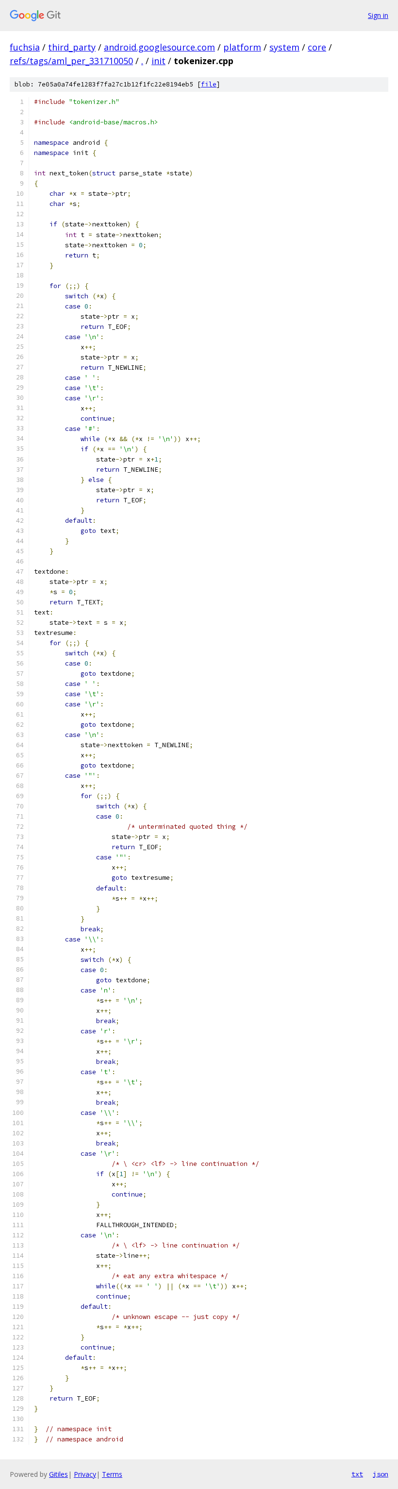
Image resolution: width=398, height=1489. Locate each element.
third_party (72, 47)
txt (357, 1474)
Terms (112, 1474)
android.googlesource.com (159, 47)
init (158, 61)
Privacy (85, 1474)
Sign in (378, 15)
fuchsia (25, 47)
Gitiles (58, 1474)
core (317, 47)
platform (242, 47)
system (284, 47)
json (380, 1474)
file (208, 84)
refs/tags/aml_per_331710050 (71, 61)
